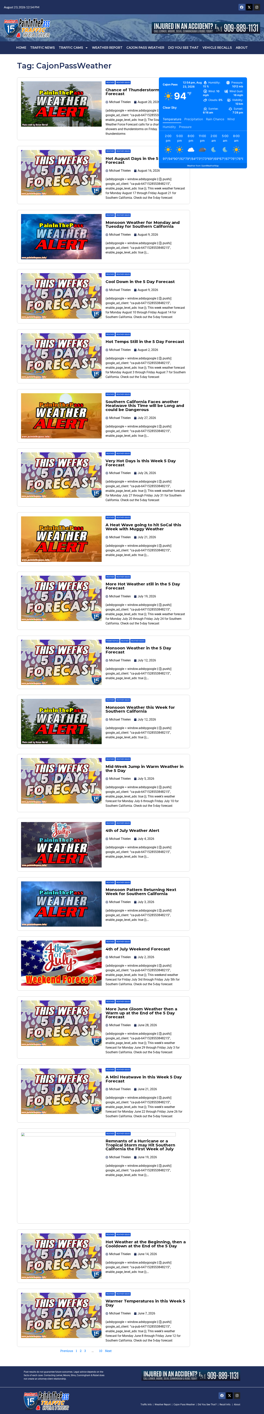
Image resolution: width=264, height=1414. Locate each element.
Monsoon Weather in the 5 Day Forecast (138, 650)
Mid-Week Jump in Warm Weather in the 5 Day (145, 768)
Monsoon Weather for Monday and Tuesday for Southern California (143, 224)
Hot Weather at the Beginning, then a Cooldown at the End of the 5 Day (146, 1243)
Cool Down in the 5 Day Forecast (140, 281)
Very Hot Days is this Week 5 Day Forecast (141, 462)
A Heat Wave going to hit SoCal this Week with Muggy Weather (143, 526)
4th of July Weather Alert (132, 830)
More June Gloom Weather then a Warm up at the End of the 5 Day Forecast (141, 1012)
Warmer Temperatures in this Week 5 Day (145, 1303)
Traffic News (42, 47)
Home (21, 47)
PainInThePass (112, 641)
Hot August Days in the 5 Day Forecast (137, 160)
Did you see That (183, 47)
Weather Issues (123, 83)
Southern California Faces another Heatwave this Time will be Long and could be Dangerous (145, 405)
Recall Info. (225, 1404)
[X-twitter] (249, 7)
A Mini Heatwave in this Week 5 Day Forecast (144, 1079)
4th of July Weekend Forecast (138, 949)
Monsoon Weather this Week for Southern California (140, 709)
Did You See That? (207, 1404)
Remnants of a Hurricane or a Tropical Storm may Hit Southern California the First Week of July (140, 1145)
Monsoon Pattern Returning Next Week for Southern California (141, 891)
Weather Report (107, 47)
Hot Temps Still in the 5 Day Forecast (145, 341)
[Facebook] (241, 7)
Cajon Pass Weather (145, 47)
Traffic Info (146, 1404)
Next (108, 1351)
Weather (110, 83)
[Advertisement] (203, 218)
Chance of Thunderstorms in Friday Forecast (143, 91)
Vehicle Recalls (217, 47)
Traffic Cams (71, 47)
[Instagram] (257, 7)
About (242, 47)
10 (100, 1351)
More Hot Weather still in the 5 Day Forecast (143, 586)
